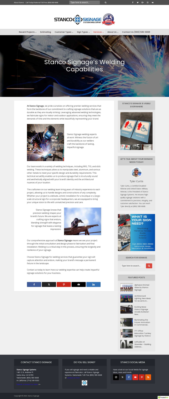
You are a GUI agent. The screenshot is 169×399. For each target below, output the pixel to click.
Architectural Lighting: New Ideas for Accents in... (142, 298)
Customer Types (63, 32)
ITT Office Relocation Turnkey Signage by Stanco (142, 333)
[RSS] (148, 377)
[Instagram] (116, 377)
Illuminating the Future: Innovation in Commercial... (142, 322)
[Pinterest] (142, 377)
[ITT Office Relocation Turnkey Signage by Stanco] (127, 333)
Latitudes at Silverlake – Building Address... (142, 344)
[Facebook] (129, 377)
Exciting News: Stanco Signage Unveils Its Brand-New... (141, 311)
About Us (112, 32)
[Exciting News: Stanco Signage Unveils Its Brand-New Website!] (127, 309)
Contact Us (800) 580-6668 (136, 32)
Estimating (45, 32)
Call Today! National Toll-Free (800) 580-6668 (42, 2)
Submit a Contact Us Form (27, 384)
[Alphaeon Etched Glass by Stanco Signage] (127, 287)
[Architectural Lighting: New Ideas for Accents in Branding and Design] (127, 298)
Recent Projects (27, 32)
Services (97, 32)
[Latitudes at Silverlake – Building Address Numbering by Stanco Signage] (127, 344)
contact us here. (73, 378)
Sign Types (82, 32)
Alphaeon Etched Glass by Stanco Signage (141, 287)
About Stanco (19, 2)
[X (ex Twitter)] (122, 377)
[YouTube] (135, 377)
